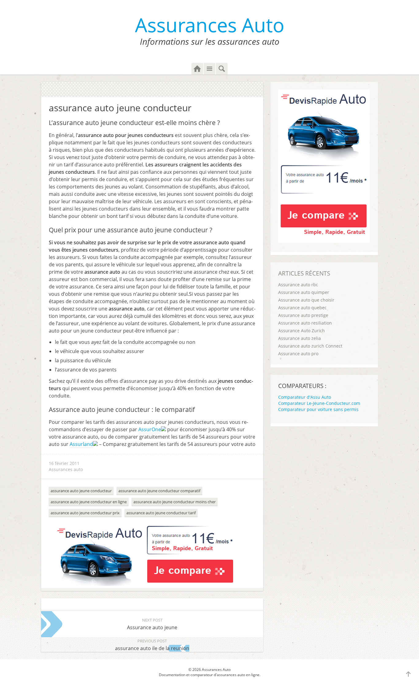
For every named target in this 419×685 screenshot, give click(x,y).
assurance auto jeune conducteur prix (85, 513)
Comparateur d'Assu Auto (304, 397)
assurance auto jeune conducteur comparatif (159, 490)
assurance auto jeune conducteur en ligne (89, 501)
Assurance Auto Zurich (301, 330)
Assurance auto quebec (302, 307)
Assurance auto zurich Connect (310, 346)
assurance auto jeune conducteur (81, 490)
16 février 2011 (64, 463)
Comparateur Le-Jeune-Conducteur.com (319, 403)
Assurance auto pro (298, 353)
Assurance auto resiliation (305, 323)
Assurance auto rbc (298, 284)
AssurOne (149, 429)
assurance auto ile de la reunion (152, 645)
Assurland (81, 444)
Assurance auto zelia (299, 338)
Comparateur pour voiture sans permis (318, 409)
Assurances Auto (209, 25)
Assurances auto (66, 469)
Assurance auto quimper (303, 292)
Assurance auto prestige (303, 315)
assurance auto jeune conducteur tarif (161, 513)
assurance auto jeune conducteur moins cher (174, 501)
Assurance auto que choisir (306, 300)
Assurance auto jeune (152, 624)
